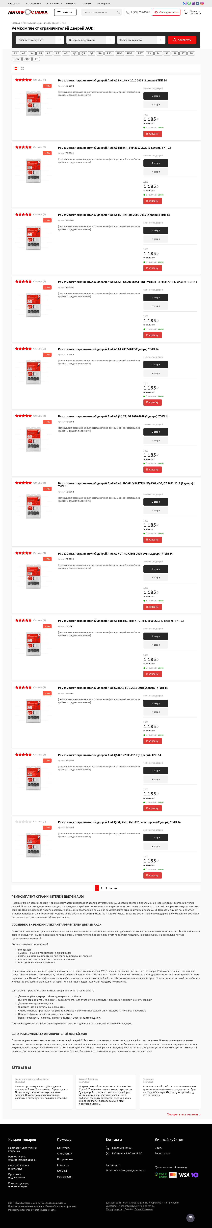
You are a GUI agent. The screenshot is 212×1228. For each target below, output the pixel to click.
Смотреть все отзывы (182, 1114)
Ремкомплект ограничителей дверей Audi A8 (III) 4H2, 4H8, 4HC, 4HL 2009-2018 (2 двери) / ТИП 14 (121, 620)
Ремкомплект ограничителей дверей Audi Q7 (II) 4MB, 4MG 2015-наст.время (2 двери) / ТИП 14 (119, 822)
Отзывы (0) (39, 821)
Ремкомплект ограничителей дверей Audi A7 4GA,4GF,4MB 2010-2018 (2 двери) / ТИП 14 (115, 553)
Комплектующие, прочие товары (18, 1185)
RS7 (140, 53)
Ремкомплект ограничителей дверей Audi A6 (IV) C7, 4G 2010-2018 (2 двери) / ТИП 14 (113, 416)
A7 (57, 53)
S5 (166, 53)
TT (36, 59)
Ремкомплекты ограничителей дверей (22, 1158)
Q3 (74, 53)
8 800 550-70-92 (122, 1147)
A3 (23, 53)
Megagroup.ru (114, 1209)
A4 (31, 53)
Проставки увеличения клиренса (22, 1149)
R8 (100, 53)
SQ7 (27, 59)
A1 (15, 53)
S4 (158, 53)
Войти (158, 1147)
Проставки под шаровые (16, 1176)
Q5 (83, 53)
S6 (174, 53)
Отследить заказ (168, 12)
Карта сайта (113, 1165)
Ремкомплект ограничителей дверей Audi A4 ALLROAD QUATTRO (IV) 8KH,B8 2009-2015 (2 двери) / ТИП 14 (127, 282)
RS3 (109, 53)
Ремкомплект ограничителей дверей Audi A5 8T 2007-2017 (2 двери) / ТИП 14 (108, 349)
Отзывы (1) (39, 415)
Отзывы (87, 3)
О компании (32, 3)
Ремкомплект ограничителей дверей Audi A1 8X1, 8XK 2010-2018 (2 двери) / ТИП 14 (112, 80)
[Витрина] (22, 68)
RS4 (119, 53)
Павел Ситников (143, 1209)
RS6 (129, 53)
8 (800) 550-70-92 (140, 12)
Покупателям (52, 3)
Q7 (91, 53)
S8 (191, 53)
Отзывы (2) (39, 79)
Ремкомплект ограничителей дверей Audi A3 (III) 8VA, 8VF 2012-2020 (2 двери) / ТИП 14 (114, 147)
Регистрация (103, 3)
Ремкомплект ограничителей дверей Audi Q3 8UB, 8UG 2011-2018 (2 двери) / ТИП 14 (113, 688)
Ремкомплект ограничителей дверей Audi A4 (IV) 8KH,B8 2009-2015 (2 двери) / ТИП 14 (114, 215)
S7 (183, 53)
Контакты (71, 3)
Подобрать (184, 40)
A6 (48, 53)
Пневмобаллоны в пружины (18, 1167)
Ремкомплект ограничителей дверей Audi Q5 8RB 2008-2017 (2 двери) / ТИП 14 (109, 755)
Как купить (14, 3)
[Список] (16, 68)
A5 (40, 53)
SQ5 (16, 59)
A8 (65, 53)
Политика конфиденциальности (126, 1170)
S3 (149, 53)
